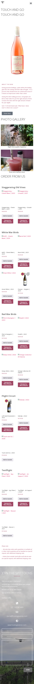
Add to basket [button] (7, 216)
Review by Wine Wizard (8, 221)
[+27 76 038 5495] (17, 603)
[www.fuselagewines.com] (17, 621)
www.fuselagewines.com (17, 625)
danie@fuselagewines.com (17, 616)
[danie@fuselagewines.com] (17, 612)
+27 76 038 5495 (17, 607)
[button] (30, 3)
